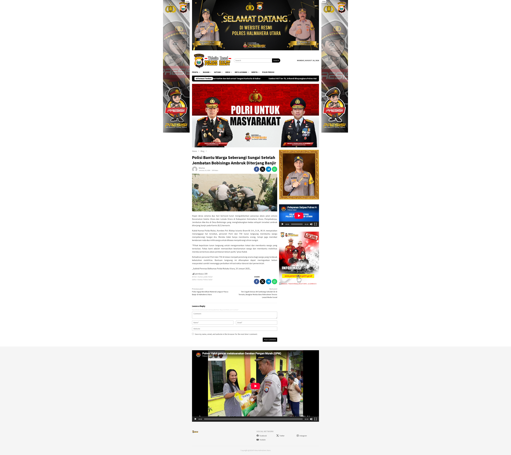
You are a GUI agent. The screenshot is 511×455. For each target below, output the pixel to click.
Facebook (263, 436)
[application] (299, 215)
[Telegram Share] (268, 169)
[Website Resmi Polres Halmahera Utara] (213, 60)
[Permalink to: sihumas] (194, 169)
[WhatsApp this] (274, 169)
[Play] (282, 224)
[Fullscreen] (315, 224)
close (187, 1)
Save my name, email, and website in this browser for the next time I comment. (226, 334)
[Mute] (311, 224)
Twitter (281, 436)
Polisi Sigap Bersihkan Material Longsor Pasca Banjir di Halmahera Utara (210, 292)
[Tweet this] (262, 169)
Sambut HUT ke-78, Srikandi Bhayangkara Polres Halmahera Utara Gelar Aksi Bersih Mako (259, 78)
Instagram (303, 436)
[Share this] (256, 169)
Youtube (262, 440)
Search (276, 60)
